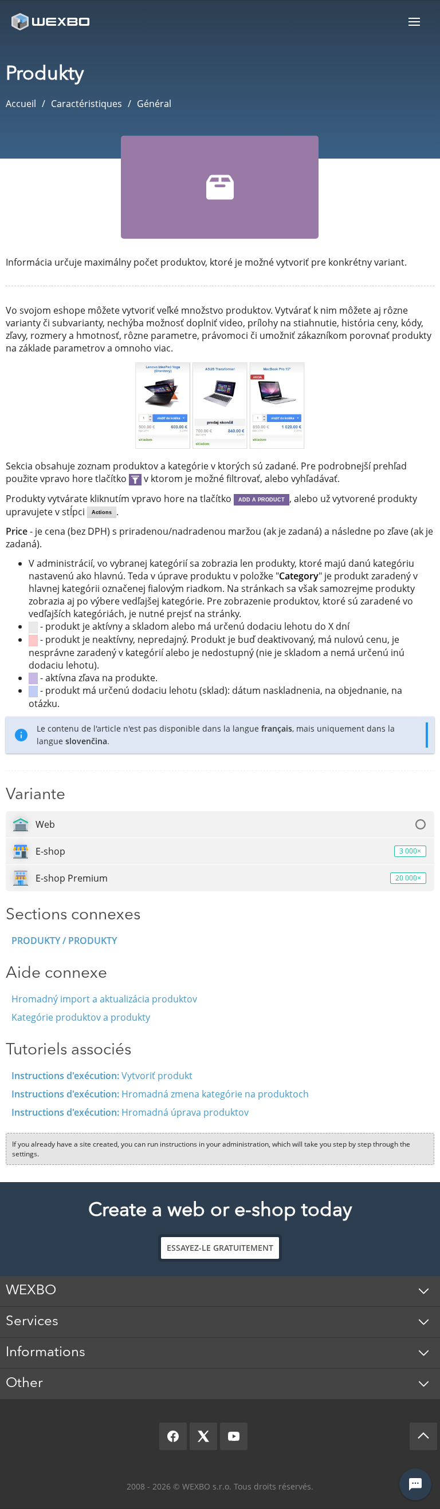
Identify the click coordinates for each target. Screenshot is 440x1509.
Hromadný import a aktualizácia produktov (104, 999)
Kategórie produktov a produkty (80, 1017)
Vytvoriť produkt (101, 1075)
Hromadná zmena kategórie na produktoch (160, 1094)
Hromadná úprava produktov (130, 1112)
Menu (414, 21)
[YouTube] (233, 1436)
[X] (203, 1436)
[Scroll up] (423, 1436)
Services (32, 1322)
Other (24, 1384)
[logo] (51, 21)
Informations (45, 1353)
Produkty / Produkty (64, 940)
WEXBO (31, 1291)
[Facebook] (173, 1436)
